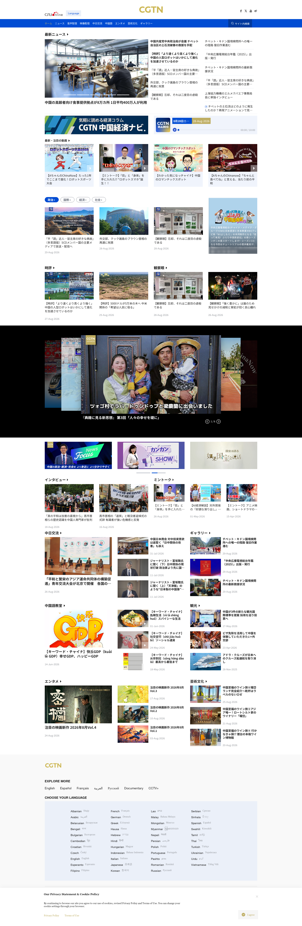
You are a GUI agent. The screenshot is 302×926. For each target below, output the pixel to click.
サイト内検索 (242, 23)
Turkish (200, 847)
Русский (113, 788)
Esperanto (83, 864)
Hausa (119, 829)
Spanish (201, 823)
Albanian (80, 811)
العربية (98, 788)
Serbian (200, 811)
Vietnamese (204, 864)
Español (65, 788)
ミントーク (162, 479)
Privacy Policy (51, 915)
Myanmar (164, 829)
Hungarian (122, 847)
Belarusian (84, 823)
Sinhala (200, 817)
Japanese (121, 864)
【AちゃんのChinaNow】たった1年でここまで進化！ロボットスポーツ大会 (68, 179)
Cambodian (80, 841)
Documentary (133, 788)
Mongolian (162, 823)
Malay (163, 817)
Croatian (81, 847)
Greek (120, 823)
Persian (160, 841)
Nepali (158, 835)
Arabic (79, 817)
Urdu (197, 859)
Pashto (158, 859)
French (120, 811)
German (121, 817)
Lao (156, 811)
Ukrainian (204, 853)
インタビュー (55, 479)
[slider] (178, 130)
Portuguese (164, 853)
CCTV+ (154, 788)
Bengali (78, 829)
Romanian (162, 864)
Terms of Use (72, 915)
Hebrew (119, 835)
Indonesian (127, 853)
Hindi (117, 841)
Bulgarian (83, 835)
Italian (119, 859)
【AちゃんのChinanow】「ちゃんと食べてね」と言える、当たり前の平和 (232, 179)
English (50, 788)
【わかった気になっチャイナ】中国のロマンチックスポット (178, 177)
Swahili (201, 829)
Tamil (198, 835)
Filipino (80, 870)
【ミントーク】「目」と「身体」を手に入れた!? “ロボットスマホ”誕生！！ (122, 179)
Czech (79, 853)
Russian (161, 870)
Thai (197, 841)
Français (83, 788)
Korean (120, 870)
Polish (159, 847)
